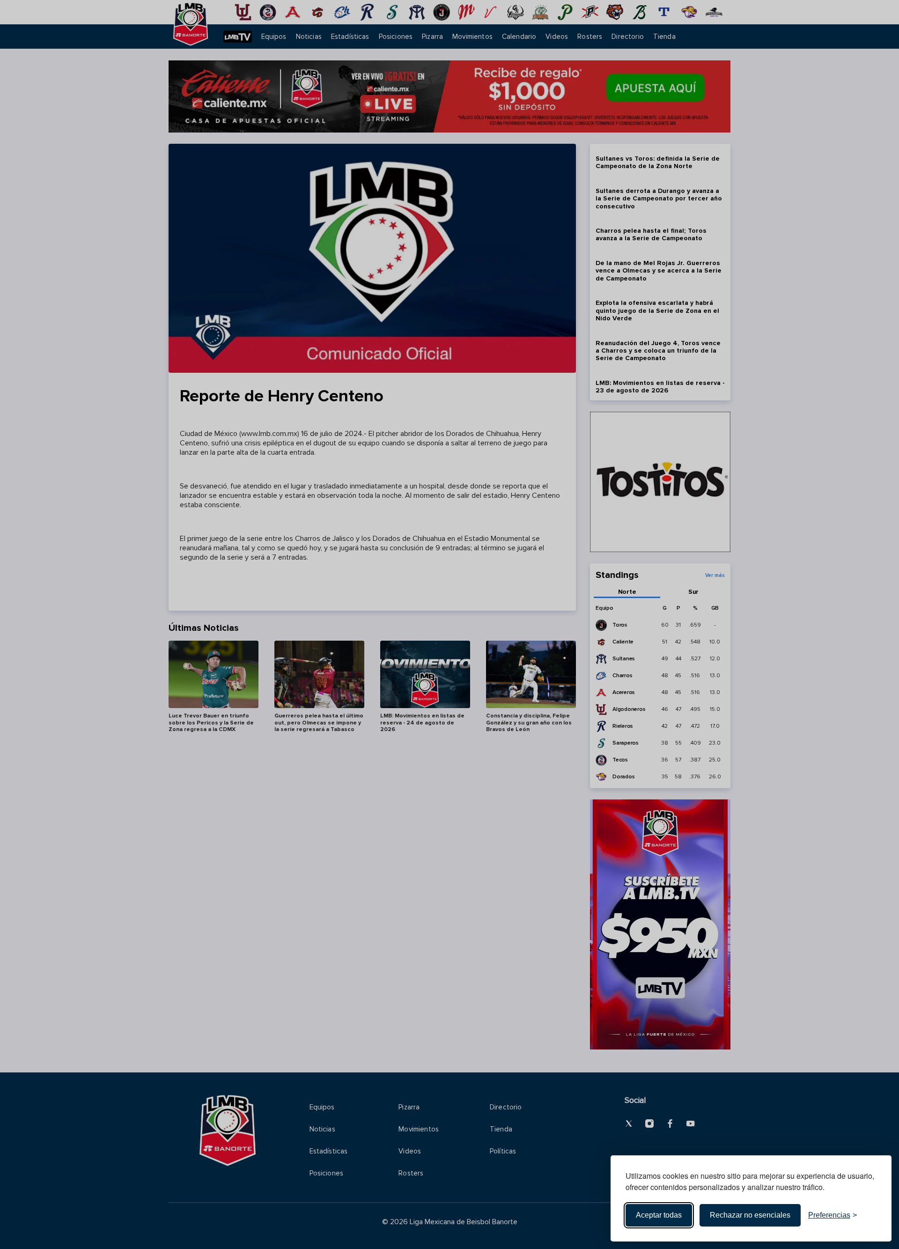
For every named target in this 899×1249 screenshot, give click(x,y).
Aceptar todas (659, 1215)
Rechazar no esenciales (750, 1215)
